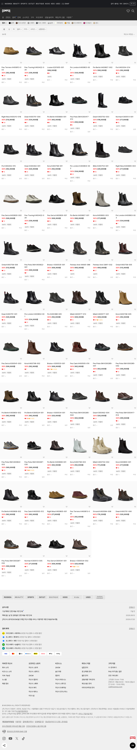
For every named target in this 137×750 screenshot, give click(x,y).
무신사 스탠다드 (34, 672)
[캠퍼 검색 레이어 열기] (133, 11)
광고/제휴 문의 (87, 672)
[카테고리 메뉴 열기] (2, 3)
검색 (112, 4)
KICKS (47, 4)
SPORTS (24, 4)
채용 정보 (5, 684)
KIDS (53, 4)
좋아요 (117, 4)
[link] (3, 17)
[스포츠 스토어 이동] (30, 597)
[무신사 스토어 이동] (7, 597)
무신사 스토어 (33, 668)
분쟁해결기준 (39, 722)
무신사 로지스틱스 (61, 692)
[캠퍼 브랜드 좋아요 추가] (128, 11)
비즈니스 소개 (6, 672)
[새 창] (4, 738)
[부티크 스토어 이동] (53, 597)
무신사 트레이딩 (60, 688)
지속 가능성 (6, 676)
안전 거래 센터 (113, 676)
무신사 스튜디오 (60, 684)
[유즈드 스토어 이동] (88, 597)
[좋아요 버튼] (21, 63)
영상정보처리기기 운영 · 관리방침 (56, 722)
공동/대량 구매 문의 (88, 680)
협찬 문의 (85, 676)
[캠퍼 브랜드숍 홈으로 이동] (6, 10)
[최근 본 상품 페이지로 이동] (133, 738)
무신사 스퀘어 (33, 684)
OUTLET (31, 4)
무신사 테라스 (33, 692)
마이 (121, 4)
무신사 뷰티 (32, 688)
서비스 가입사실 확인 (85, 714)
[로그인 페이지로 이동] (132, 3)
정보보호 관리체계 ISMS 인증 (17, 731)
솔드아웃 (58, 672)
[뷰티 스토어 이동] (19, 597)
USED (58, 4)
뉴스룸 (4, 680)
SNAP (67, 4)
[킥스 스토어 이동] (65, 597)
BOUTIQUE (40, 4)
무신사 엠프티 (33, 680)
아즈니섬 (32, 696)
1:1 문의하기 (112, 668)
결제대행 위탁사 (28, 722)
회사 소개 (5, 668)
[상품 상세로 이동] (11, 51)
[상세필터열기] (4, 29)
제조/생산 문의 (87, 684)
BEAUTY (16, 4)
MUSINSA (8, 4)
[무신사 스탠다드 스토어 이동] (99, 597)
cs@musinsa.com (115, 687)
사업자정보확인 (22, 711)
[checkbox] (11, 23)
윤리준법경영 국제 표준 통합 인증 (13, 726)
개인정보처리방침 (8, 722)
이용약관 (18, 722)
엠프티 (57, 676)
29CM (31, 676)
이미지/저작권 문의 (88, 688)
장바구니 (126, 4)
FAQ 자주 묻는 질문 (115, 672)
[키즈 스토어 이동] (76, 597)
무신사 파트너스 (60, 680)
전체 (132, 745)
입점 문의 (85, 668)
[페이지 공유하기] (4, 745)
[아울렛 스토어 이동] (42, 597)
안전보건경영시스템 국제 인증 (36, 726)
